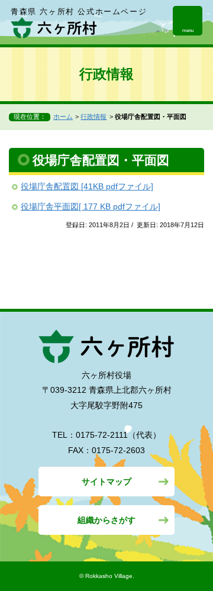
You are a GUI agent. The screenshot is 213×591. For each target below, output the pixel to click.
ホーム (63, 116)
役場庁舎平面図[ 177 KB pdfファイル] (90, 206)
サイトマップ (106, 481)
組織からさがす (106, 520)
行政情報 (93, 116)
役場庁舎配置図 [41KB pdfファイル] (87, 186)
